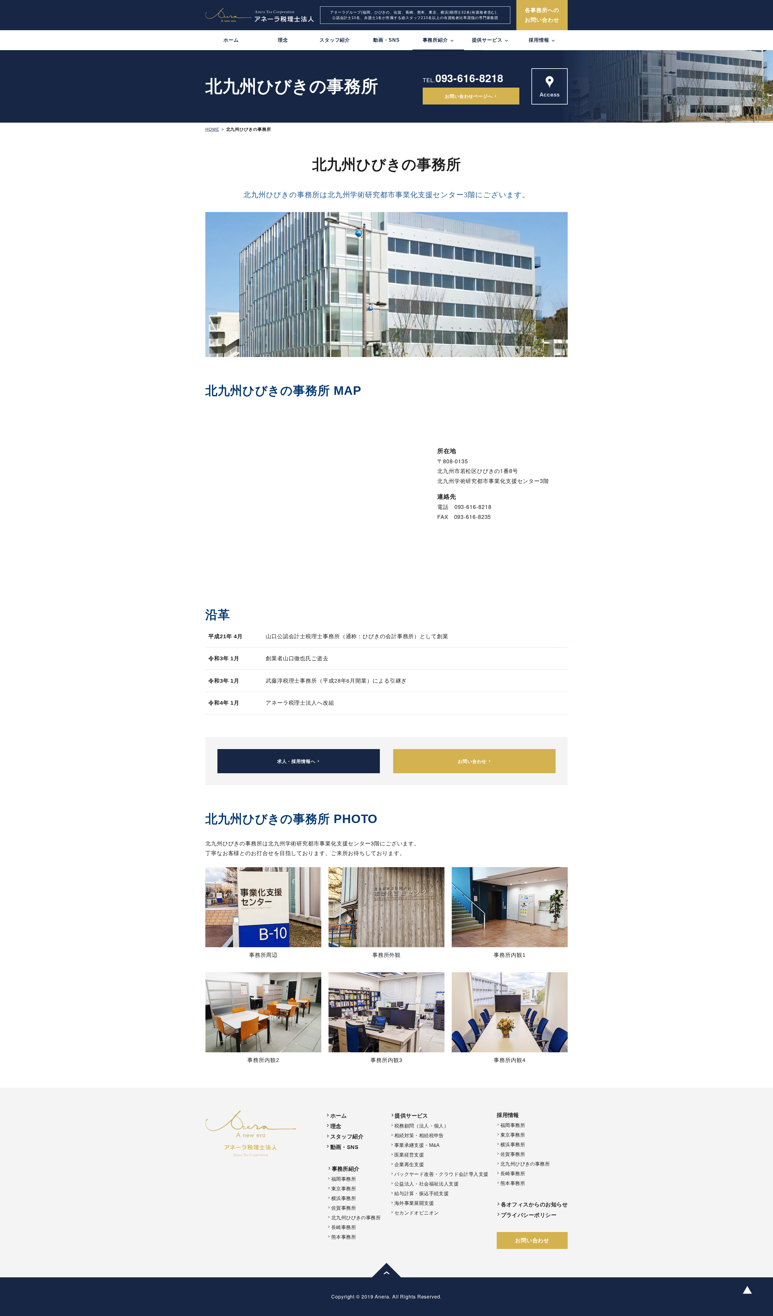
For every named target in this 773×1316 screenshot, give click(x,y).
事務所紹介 (346, 1169)
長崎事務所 (343, 1227)
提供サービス (411, 1116)
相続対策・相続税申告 (419, 1135)
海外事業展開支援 (414, 1203)
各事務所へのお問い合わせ (542, 15)
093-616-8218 (469, 77)
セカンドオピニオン (416, 1212)
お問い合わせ (532, 1240)
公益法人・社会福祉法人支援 (426, 1183)
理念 (283, 40)
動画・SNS (386, 40)
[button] (386, 1272)
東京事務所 (343, 1188)
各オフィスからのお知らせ (534, 1205)
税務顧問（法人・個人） (421, 1125)
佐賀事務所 (343, 1208)
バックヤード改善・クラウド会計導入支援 (441, 1174)
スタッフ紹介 (334, 40)
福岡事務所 (343, 1179)
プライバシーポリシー (529, 1215)
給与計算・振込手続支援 (421, 1193)
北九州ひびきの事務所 (248, 129)
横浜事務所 (343, 1198)
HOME (212, 129)
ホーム (231, 40)
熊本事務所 (343, 1237)
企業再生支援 (409, 1164)
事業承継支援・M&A (417, 1145)
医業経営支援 (409, 1154)
